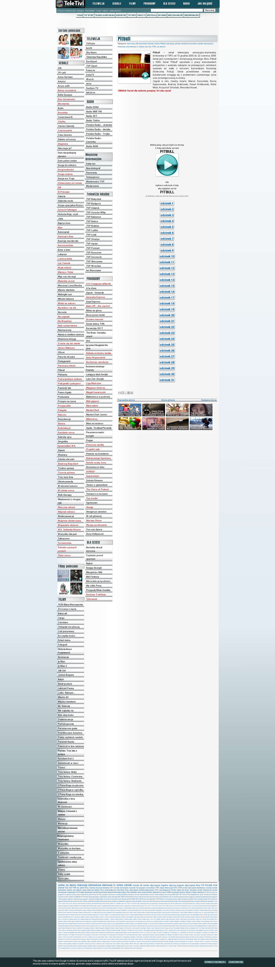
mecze (85, 901)
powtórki (98, 946)
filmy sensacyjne (184, 903)
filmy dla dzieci (151, 903)
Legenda (162, 919)
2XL (60, 68)
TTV (144, 932)
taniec (175, 946)
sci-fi (105, 899)
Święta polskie (127, 899)
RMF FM (198, 928)
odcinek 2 (167, 209)
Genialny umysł (142, 914)
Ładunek (99, 948)
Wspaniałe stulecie (68, 525)
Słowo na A (139, 932)
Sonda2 (65, 932)
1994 (59, 903)
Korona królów (65, 245)
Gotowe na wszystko (162, 914)
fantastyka (158, 943)
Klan (60, 227)
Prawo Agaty (64, 392)
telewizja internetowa (127, 47)
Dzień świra (64, 640)
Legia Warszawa (170, 919)
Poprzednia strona (126, 400)
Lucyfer (204, 919)
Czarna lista (144, 910)
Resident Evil (119, 903)
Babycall (62, 613)
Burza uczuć (203, 908)
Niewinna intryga (67, 339)
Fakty (102, 914)
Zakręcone (63, 538)
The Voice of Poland (97, 489)
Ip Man (61, 661)
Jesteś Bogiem (66, 675)
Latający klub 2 (145, 919)
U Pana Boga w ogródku (70, 789)
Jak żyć (62, 670)
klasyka (194, 943)
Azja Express (93, 301)
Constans (63, 622)
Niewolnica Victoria (79, 926)
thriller (173, 890)
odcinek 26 (167, 350)
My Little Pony (94, 585)
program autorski (131, 901)
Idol (88, 340)
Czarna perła (65, 130)
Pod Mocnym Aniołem (70, 732)
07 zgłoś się (126, 906)
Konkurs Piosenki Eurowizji (198, 917)
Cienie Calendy (66, 126)
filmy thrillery (97, 894)
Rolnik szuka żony (96, 462)
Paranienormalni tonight (95, 434)
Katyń (61, 679)
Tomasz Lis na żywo (97, 493)
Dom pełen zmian (67, 160)
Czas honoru (65, 135)
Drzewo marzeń (94, 319)
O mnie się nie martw (69, 343)
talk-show (118, 899)
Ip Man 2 (62, 666)
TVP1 (157, 890)
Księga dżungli (94, 567)
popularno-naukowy (82, 946)
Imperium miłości (84, 917)
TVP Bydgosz (93, 203)
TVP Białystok (93, 199)
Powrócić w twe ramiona (71, 746)
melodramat (92, 901)
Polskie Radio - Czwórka (94, 140)
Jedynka (122, 917)
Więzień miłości (191, 15)
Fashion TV (92, 88)
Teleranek (91, 599)
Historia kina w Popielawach (65, 651)
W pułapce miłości (85, 939)
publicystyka (99, 899)
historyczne (192, 903)
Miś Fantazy (92, 576)
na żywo (80, 888)
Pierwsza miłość (67, 365)
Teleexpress (92, 177)
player (97, 897)
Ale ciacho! (68, 908)
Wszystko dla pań (67, 534)
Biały (146, 908)
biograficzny (157, 892)
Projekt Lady (93, 449)
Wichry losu (177, 939)
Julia (60, 218)
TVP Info (132, 15)
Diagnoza (63, 143)
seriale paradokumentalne (125, 894)
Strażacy (62, 454)
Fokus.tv (141, 15)
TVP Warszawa (94, 261)
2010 (204, 892)
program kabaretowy (63, 906)
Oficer (61, 352)
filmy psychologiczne (108, 890)
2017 (112, 888)
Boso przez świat (95, 315)
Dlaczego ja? (65, 148)
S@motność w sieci (174, 930)
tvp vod (148, 47)
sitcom (171, 946)
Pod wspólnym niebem (70, 379)
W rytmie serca (66, 490)
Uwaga (89, 507)
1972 (149, 906)
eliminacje (151, 943)
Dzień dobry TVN (95, 323)
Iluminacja (63, 657)
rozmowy (136, 946)
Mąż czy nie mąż (67, 276)
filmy (198, 885)
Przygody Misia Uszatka (98, 590)
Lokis (197, 919)
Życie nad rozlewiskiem (136, 948)
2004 (133, 899)
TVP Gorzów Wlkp (96, 212)
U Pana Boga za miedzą (70, 794)
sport (164, 892)
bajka (179, 890)
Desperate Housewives (72, 912)
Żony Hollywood (94, 534)
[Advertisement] (167, 117)
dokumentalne (183, 899)
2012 (137, 899)
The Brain (174, 934)
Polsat (83, 894)
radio (101, 897)
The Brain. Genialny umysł (96, 334)
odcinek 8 (167, 244)
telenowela (111, 906)
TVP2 (154, 47)
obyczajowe (190, 885)
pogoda (215, 903)
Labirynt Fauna (66, 688)
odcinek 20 (167, 315)
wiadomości (71, 892)
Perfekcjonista (66, 724)
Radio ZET (91, 116)
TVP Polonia (160, 899)
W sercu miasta (110, 939)
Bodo (60, 108)
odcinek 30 (167, 374)
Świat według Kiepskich (114, 948)
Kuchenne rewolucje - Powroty (95, 368)
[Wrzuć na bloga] (122, 392)
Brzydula (62, 112)
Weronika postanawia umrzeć (67, 830)
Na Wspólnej (64, 321)
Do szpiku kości (66, 635)
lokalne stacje (81, 890)
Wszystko (63, 844)
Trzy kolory (168, 899)
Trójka (102, 937)
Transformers (209, 934)
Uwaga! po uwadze (96, 511)
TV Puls (147, 932)
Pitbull (163, 43)
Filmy (132, 3)
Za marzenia (64, 543)
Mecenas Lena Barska (70, 285)
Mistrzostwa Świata (104, 903)
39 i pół (62, 72)
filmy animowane (165, 943)
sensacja (170, 43)
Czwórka (177, 910)
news (139, 892)
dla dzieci (185, 890)
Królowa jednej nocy (74, 919)
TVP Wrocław (93, 266)
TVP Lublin (92, 230)
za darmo (161, 47)
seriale (177, 43)
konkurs (189, 892)
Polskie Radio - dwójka (98, 129)
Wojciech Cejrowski (63, 941)
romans (145, 901)
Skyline (211, 930)
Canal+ (209, 908)
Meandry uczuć (66, 281)
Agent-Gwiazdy (207, 906)
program (180, 885)
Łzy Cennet (64, 263)
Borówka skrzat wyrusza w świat (176, 908)
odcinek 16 (167, 291)
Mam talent (92, 405)
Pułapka (62, 410)
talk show (111, 899)
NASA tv (90, 92)
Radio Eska (205, 928)
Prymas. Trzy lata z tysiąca (67, 752)
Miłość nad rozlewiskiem (203, 921)
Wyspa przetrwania (96, 525)
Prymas (162, 928)
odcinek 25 (167, 344)
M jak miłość (64, 267)
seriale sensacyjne (205, 43)
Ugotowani (91, 502)
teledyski (179, 946)
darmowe (131, 43)
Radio (186, 3)
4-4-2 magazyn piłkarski (98, 283)
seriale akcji (142, 946)
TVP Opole (92, 243)
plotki (71, 946)
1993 (163, 906)
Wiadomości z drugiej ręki (69, 501)
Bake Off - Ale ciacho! (98, 306)
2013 (184, 894)
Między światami (67, 701)
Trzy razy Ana (65, 477)
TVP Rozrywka (86, 934)
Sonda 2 (60, 932)
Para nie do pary (66, 356)
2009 (168, 892)
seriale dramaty (153, 901)
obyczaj (172, 885)
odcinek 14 (167, 280)
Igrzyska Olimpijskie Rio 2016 (97, 347)
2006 (122, 897)
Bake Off (116, 908)
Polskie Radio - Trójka (98, 133)
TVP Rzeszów (93, 252)
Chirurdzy (89, 910)
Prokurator (63, 396)
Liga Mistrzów (93, 383)
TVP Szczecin (94, 257)
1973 (152, 906)
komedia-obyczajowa (146, 890)
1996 (166, 906)
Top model (92, 498)
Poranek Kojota (66, 741)
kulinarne (213, 892)
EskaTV (90, 74)
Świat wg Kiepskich (68, 463)
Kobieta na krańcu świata (98, 353)
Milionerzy (92, 419)
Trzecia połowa (66, 472)
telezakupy (209, 946)
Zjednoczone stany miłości (67, 863)
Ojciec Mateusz (66, 347)
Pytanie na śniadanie (97, 453)
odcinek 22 (167, 327)
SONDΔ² (90, 471)
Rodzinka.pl (64, 428)
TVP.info (90, 43)
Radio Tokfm (93, 120)
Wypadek (171, 941)
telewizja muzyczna (194, 901)
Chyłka (61, 121)
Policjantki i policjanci (69, 383)
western (79, 948)
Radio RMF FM (94, 111)
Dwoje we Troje (66, 178)
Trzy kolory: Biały (67, 772)
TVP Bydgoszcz (174, 932)
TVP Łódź (91, 234)
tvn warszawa (73, 948)
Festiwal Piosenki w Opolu (117, 914)
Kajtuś (89, 563)
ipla (74, 890)
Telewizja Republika (105, 15)
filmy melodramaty (200, 899)
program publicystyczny (75, 906)
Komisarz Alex (65, 236)
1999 (66, 903)
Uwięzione (60, 939)
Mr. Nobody (64, 706)
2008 (76, 897)
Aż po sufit (64, 86)
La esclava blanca (128, 919)
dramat (61, 888)
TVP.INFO (134, 903)
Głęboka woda (65, 200)
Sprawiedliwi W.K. (66, 446)
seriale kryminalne (189, 43)
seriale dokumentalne (87, 906)
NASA (127, 923)
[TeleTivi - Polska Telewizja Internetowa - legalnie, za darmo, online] (70, 4)
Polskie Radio (129, 897)
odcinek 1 (167, 203)
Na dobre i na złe (67, 307)
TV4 (124, 903)
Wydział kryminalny (163, 941)
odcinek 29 (167, 368)
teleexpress (185, 946)
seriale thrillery (63, 897)
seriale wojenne (97, 906)
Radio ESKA (92, 107)
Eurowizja (95, 914)
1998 (63, 903)
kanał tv (183, 892)
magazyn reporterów (196, 897)
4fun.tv (90, 79)
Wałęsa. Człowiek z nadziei (67, 813)
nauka (67, 946)
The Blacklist (168, 934)
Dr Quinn (139, 912)
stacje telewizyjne (166, 888)
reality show (76, 894)
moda (64, 946)
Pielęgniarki (64, 361)
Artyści (62, 81)
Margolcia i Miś (94, 572)
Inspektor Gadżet (94, 917)
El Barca (66, 914)
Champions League (81, 910)
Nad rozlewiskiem (67, 325)
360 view (177, 906)
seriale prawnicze (165, 901)
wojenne (72, 897)
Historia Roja (206, 914)
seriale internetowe (151, 946)
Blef (157, 908)
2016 (175, 888)
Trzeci (61, 767)
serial (202, 894)
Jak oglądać (204, 3)
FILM (215, 885)
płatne (140, 901)
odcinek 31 (167, 380)
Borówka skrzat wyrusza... (94, 549)
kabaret (60, 901)
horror (171, 897)
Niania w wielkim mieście (71, 334)
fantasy (190, 899)
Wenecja (62, 823)
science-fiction (147, 892)
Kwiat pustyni (65, 683)
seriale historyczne (204, 890)
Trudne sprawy (66, 468)
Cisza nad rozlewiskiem (121, 910)
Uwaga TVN (203, 937)
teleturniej (191, 946)
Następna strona (208, 400)
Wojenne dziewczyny (69, 520)
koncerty (177, 897)
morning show (209, 903)
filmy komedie (132, 892)
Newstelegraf (93, 168)
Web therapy (65, 495)
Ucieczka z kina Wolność (66, 800)
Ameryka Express (95, 297)
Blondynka (63, 103)
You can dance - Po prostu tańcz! (194, 941)
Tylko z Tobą (108, 937)
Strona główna (168, 400)
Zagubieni (68, 943)
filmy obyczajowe (131, 890)
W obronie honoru (67, 486)
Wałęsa (125, 939)
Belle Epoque (65, 94)
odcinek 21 (167, 321)
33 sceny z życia (67, 609)
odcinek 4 (167, 221)
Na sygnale (64, 316)
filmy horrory (150, 897)
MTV (215, 919)
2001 (119, 897)
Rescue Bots (76, 930)
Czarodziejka (158, 910)
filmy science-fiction (162, 897)
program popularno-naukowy (118, 946)
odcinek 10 (167, 256)
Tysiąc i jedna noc (117, 937)
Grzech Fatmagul (67, 209)
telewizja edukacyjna (200, 946)
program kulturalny (106, 946)
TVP (202, 885)
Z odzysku (63, 852)
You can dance (94, 529)
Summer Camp (94, 932)
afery (138, 903)
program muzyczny (64, 894)
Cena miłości (64, 910)
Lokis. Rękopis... (66, 692)
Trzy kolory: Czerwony (70, 776)
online (156, 43)
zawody (94, 948)
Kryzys (67, 919)
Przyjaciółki (64, 405)
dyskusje (146, 943)
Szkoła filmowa (94, 480)
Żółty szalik (64, 874)
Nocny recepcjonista (89, 926)
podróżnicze (207, 897)
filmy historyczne (140, 897)
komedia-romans (203, 943)
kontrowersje (68, 901)
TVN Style (153, 932)
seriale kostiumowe (100, 892)
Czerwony (172, 910)
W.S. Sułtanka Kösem (69, 529)
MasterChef (92, 410)
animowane (175, 892)
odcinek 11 (167, 262)
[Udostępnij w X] (125, 392)
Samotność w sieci (68, 763)
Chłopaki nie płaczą (69, 626)
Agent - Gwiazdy (95, 292)
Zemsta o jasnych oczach (67, 549)
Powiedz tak (64, 388)
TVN (74, 888)
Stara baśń (77, 932)
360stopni (183, 906)
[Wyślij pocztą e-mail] (119, 392)
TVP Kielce (92, 221)
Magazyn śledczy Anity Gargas (66, 921)
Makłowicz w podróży (98, 396)
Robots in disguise (96, 930)
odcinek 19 (167, 309)
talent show (107, 897)
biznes (175, 899)
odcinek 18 (167, 303)
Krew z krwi (64, 249)
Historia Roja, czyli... (69, 214)
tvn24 (89, 48)
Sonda (215, 930)
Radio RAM (92, 146)
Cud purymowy (66, 631)
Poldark (97, 928)
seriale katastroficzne (162, 946)
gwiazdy (92, 897)
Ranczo (62, 414)
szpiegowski (105, 906)
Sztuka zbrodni (66, 459)
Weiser (61, 819)
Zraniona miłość (128, 943)
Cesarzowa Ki (65, 117)
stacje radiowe (197, 892)
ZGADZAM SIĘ (236, 962)
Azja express (99, 908)
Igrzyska (214, 914)
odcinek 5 (167, 227)
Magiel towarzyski (96, 392)
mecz (80, 901)
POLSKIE (208, 885)
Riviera (61, 423)
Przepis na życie (67, 401)
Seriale (116, 3)
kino (191, 943)
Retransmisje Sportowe (98, 458)
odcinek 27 (167, 356)
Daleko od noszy (67, 139)
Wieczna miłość (175, 15)
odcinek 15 (167, 285)
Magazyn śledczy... (96, 387)
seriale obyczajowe (151, 885)
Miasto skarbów (66, 290)
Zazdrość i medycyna (69, 857)
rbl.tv (88, 83)
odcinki (150, 43)
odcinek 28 (167, 362)
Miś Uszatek (61, 923)
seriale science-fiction (142, 894)
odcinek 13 (167, 274)
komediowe (88, 892)
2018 (180, 888)
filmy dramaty (90, 888)
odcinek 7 (167, 238)
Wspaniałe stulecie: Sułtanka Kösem (101, 941)
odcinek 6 (167, 232)
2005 (74, 903)
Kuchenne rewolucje (97, 362)
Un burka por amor (195, 937)
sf (168, 946)
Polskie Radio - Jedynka (99, 125)
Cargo (61, 618)
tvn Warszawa (93, 270)
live (137, 888)
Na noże (62, 312)
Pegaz (89, 440)
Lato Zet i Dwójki (95, 379)
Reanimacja (70, 930)
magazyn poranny (200, 903)
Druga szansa (65, 174)
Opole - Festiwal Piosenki (98, 428)
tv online (140, 47)
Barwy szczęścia (67, 90)
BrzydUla (151, 15)
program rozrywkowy (147, 888)
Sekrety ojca (64, 437)
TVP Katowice (93, 216)
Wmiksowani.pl (66, 516)
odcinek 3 (167, 215)
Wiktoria (191, 939)
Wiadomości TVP (95, 181)
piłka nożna (100, 901)
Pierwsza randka (95, 444)
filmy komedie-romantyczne (162, 903)
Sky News (162, 15)
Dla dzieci (169, 3)
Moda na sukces (66, 303)
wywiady (114, 897)
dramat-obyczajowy (119, 892)
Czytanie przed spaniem (94, 557)
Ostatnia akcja (65, 719)
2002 (70, 903)
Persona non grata (67, 728)
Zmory (61, 869)
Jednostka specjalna (114, 917)
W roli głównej (94, 516)
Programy (149, 3)
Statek (61, 450)
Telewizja (98, 3)
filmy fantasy (174, 943)
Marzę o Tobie (65, 272)
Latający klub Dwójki (97, 374)
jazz (179, 943)
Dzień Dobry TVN (212, 912)
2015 (80, 897)
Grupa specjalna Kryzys (70, 205)
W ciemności (65, 806)
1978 (156, 906)
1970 (145, 906)
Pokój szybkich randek (70, 737)
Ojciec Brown (124, 926)
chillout (142, 943)
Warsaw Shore (94, 520)
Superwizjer (92, 476)
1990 (159, 906)
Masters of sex (133, 921)
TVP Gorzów (189, 932)
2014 (208, 892)
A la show (91, 288)
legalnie (164, 885)
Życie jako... (64, 878)
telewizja (117, 906)
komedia (106, 888)
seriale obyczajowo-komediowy (193, 888)
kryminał (142, 43)
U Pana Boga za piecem (70, 785)
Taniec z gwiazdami (97, 485)
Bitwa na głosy (94, 310)
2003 (170, 906)
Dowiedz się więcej (215, 962)
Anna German (65, 77)
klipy (197, 943)
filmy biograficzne (193, 894)
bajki (82, 892)
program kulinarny (109, 894)
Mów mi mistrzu (94, 423)
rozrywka (132, 888)
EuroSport (121, 15)
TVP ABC (158, 932)
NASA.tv (132, 923)
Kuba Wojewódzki (95, 357)
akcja (110, 892)
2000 (174, 894)
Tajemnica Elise (133, 934)
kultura (210, 943)
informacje (120, 890)
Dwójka (185, 912)
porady (94, 946)
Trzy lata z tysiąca (87, 937)
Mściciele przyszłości (98, 581)
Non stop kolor (66, 715)
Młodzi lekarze (66, 298)
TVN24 (79, 15)
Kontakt (207, 917)
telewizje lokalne (93, 890)
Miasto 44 (63, 697)
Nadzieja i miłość (177, 923)
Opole (139, 926)
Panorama (91, 172)
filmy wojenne (212, 899)
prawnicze (107, 901)
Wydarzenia (92, 186)
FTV (99, 914)
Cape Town (214, 908)
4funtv (196, 906)
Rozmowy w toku (95, 467)
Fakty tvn (90, 163)
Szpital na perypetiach (121, 932)
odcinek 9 (167, 250)
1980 (215, 901)
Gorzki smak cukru (151, 914)
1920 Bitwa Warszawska (70, 604)
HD (137, 43)
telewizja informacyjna (179, 901)
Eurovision (89, 914)
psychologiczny (165, 890)
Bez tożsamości (66, 99)
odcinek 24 (167, 338)
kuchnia (75, 901)
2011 (181, 894)
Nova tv (98, 926)
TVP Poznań (92, 248)
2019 (78, 892)
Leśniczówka (65, 258)
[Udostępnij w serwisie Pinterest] (131, 392)
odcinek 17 (167, 297)
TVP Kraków (92, 225)
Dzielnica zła (191, 912)
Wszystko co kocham (69, 848)
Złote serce (64, 555)
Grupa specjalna (181, 914)
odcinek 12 (167, 268)
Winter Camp (197, 939)
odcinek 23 (167, 333)
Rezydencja (64, 419)
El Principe (64, 192)
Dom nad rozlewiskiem (106, 912)
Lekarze (62, 254)
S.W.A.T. (166, 930)
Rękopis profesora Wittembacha (154, 930)
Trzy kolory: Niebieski (69, 781)
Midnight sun (65, 294)
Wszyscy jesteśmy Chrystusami (65, 838)
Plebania (62, 374)
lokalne (69, 890)
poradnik (90, 946)
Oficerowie (118, 926)
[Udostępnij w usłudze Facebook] (128, 392)
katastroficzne (185, 943)
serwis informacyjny (157, 894)
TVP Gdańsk (92, 208)
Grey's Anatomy (172, 914)
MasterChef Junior (96, 414)
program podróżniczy (74, 899)
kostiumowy (184, 897)
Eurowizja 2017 (94, 328)
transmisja (168, 894)
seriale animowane (210, 894)
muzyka (209, 888)
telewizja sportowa (207, 901)
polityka (75, 946)
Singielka (63, 441)
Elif (59, 187)
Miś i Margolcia (69, 923)
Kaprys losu (64, 223)
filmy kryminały (175, 903)
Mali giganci (92, 401)
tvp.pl (121, 906)
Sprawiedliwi (71, 932)
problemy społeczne (118, 901)
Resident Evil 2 (66, 758)
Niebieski (62, 926)
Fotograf (62, 644)
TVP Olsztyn (93, 239)
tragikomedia (65, 948)
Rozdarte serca (66, 432)
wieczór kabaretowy (86, 948)
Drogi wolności (66, 169)
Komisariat (63, 232)
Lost (200, 919)
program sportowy (88, 899)
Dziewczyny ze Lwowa (70, 183)
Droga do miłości (67, 165)
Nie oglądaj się (66, 710)
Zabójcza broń (62, 943)
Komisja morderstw (68, 241)
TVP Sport (89, 15)
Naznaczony (64, 330)
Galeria (61, 196)
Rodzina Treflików (96, 594)
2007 (177, 894)
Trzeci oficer (69, 937)
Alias (73, 908)
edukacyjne (143, 903)
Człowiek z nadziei (199, 910)
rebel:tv (131, 946)
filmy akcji (88, 894)
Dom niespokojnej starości (67, 154)
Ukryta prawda (65, 481)
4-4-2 (192, 906)
